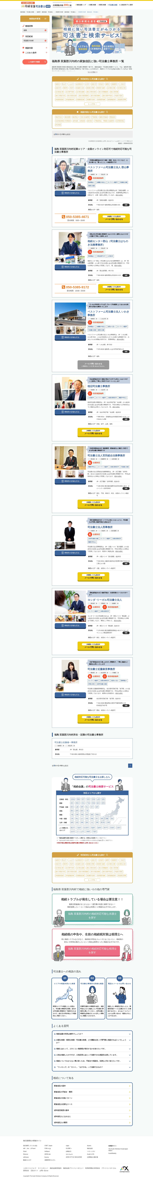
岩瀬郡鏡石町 (80, 99)
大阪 (72, 814)
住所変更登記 (120, 121)
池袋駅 (114, 603)
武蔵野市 (103, 459)
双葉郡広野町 (122, 99)
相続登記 (75, 117)
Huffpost (47, 1151)
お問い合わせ (44, 1170)
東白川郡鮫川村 (60, 95)
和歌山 (98, 814)
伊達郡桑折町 (70, 99)
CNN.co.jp (48, 1148)
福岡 (72, 822)
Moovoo (25, 1154)
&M (24, 1148)
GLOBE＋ (69, 1148)
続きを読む (119, 195)
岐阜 (82, 811)
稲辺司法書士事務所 (99, 386)
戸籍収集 (94, 117)
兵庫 (77, 814)
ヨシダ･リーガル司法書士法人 (105, 599)
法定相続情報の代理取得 (63, 121)
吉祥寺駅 (114, 459)
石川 (92, 807)
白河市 (87, 84)
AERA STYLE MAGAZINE (74, 1157)
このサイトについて (29, 1168)
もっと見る (91, 104)
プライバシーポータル (108, 1168)
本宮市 (72, 88)
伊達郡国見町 (60, 99)
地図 (126, 205)
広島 (72, 818)
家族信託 (112, 117)
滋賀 (92, 814)
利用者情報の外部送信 (92, 1168)
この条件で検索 (34, 62)
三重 (87, 811)
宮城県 (93, 390)
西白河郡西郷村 (84, 95)
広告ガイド (34, 1170)
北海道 (73, 799)
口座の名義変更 (85, 117)
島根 (92, 818)
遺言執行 (90, 121)
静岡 (77, 811)
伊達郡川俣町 (118, 95)
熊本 (87, 822)
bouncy (47, 1157)
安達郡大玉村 (80, 88)
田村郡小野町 (90, 88)
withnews (26, 1157)
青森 (78, 799)
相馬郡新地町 (101, 99)
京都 (82, 814)
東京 (72, 803)
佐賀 (77, 822)
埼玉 (83, 803)
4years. (89, 1145)
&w (28, 1148)
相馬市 (107, 84)
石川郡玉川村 (122, 88)
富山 (87, 807)
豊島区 (103, 603)
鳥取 (87, 818)
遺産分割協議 (104, 117)
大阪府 (93, 530)
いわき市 (71, 84)
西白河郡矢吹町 (72, 95)
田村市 (65, 88)
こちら (99, 840)
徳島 (102, 818)
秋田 (88, 799)
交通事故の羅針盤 (92, 1157)
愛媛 (107, 818)
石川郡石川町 (111, 88)
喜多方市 (58, 88)
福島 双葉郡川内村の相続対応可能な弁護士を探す (92, 915)
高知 (112, 818)
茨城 (93, 803)
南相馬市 (114, 84)
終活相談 (58, 125)
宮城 (93, 799)
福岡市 (99, 827)
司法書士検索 (113, 5)
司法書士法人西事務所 (100, 527)
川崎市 (88, 831)
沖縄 (108, 822)
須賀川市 (94, 84)
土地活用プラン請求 (127, 5)
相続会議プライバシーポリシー (73, 1168)
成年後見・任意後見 (79, 121)
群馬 (103, 803)
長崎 (82, 822)
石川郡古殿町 (80, 92)
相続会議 (90, 1148)
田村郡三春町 (101, 88)
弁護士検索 (92, 5)
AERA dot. (48, 1154)
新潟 (72, 807)
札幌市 (93, 827)
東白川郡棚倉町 (103, 92)
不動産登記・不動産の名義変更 (104, 121)
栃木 (98, 803)
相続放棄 (67, 117)
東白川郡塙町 (114, 92)
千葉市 (94, 831)
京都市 (112, 827)
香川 (97, 818)
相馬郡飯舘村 (112, 99)
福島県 (93, 174)
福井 (97, 807)
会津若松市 (79, 84)
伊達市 (101, 84)
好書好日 (68, 1151)
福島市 (58, 84)
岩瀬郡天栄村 (91, 99)
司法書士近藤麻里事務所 (101, 669)
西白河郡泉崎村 (95, 95)
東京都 (93, 459)
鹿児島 (103, 822)
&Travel (33, 1148)
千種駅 (114, 672)
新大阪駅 (113, 530)
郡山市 (64, 84)
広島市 (118, 827)
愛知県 (93, 672)
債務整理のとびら (50, 1160)
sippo (67, 1145)
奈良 (87, 814)
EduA (25, 1151)
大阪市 (103, 530)
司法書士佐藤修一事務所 (66, 742)
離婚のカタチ (27, 1160)
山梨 (77, 807)
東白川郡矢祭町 (91, 92)
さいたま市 (80, 831)
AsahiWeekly (112, 1153)
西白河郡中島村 (107, 95)
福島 (103, 799)
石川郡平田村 (70, 92)
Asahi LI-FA (90, 1154)
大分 (92, 822)
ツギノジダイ (91, 1151)
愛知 (72, 811)
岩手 (83, 799)
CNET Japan (48, 1145)
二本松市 (122, 84)
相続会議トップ (81, 5)
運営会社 (26, 1170)
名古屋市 (103, 672)
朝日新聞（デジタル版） (30, 1145)
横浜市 (73, 827)
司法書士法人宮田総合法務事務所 (106, 455)
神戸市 (106, 827)
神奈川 (78, 803)
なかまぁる (69, 1154)
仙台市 (103, 390)
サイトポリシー (43, 1168)
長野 (82, 807)
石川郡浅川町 (60, 92)
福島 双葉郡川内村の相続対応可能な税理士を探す (92, 950)
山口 (82, 818)
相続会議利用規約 (56, 1168)
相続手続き (59, 117)
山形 (98, 799)
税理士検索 (102, 5)
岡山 (77, 818)
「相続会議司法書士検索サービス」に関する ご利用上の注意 (76, 838)
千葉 (88, 803)
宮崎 (97, 822)
